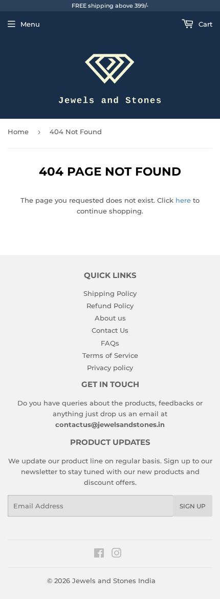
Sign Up (193, 506)
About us (110, 318)
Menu (30, 24)
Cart (204, 24)
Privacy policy (110, 367)
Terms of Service (110, 355)
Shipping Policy (110, 293)
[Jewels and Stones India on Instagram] (117, 554)
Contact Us (110, 330)
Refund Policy (110, 306)
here (183, 200)
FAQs (110, 343)
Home (18, 131)
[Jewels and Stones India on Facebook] (99, 554)
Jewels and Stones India (114, 580)
